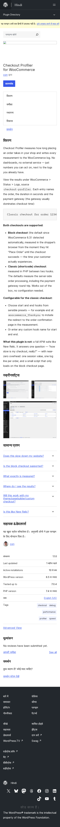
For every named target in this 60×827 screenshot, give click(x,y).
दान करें (37, 735)
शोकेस (35, 696)
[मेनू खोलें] (55, 5)
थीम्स (34, 702)
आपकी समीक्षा (9, 652)
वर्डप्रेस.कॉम (10, 751)
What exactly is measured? (19, 476)
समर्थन (9, 129)
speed (52, 618)
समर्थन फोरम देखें (11, 676)
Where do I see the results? (19, 486)
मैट (6, 757)
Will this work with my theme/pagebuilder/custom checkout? (18, 498)
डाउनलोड (9, 83)
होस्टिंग (6, 707)
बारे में (5, 696)
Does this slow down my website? (23, 455)
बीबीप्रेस (8, 762)
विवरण (9, 95)
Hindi (14, 783)
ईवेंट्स (34, 729)
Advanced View (12, 627)
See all (53, 652)
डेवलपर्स (7, 735)
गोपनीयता (7, 713)
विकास (10, 121)
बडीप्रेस (8, 768)
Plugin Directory (11, 14)
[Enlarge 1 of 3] (24, 384)
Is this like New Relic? (16, 511)
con (5, 74)
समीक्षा (9, 104)
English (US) (50, 598)
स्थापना (10, 112)
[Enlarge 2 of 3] (52, 384)
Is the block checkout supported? (23, 466)
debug (52, 605)
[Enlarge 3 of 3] (52, 405)
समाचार (6, 702)
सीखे (5, 723)
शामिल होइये (37, 723)
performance (49, 612)
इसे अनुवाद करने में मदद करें (48, 23)
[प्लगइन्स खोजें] (37, 34)
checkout (42, 605)
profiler (43, 618)
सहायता (6, 729)
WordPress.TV (13, 740)
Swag (36, 740)
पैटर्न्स (34, 713)
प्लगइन (35, 707)
